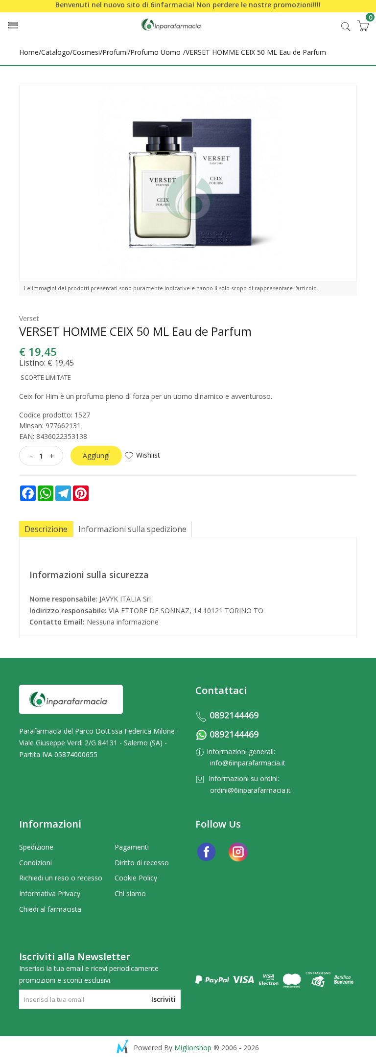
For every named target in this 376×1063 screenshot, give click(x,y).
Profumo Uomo (155, 52)
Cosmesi (86, 52)
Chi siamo (130, 893)
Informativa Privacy (49, 893)
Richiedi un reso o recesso (60, 877)
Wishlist (148, 455)
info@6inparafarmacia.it (247, 762)
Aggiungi (96, 455)
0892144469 (234, 715)
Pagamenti (132, 847)
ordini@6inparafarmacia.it (250, 790)
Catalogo (55, 52)
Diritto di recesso (142, 862)
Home (29, 52)
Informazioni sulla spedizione (132, 529)
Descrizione (46, 529)
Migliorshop (193, 1047)
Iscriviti (163, 999)
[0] (363, 25)
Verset (29, 318)
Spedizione (36, 847)
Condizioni (35, 862)
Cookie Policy (136, 877)
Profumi (115, 52)
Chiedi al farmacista (50, 909)
